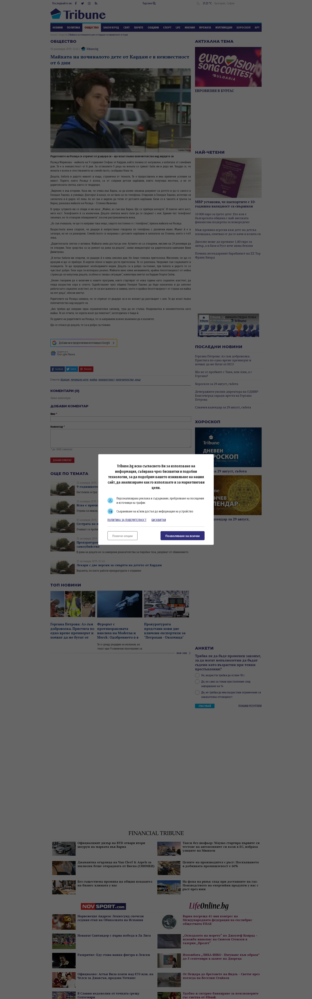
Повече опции (122, 536)
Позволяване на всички (182, 536)
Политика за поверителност (126, 520)
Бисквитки (158, 520)
